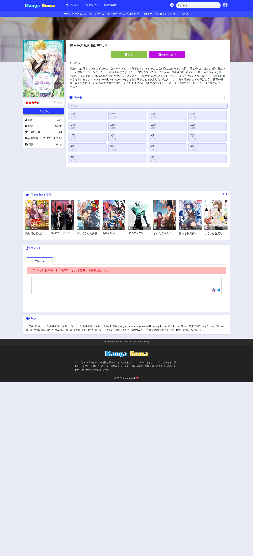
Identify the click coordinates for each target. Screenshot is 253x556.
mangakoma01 (142, 326)
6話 (72, 146)
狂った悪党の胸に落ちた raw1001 (45, 329)
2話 (72, 156)
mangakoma (159, 326)
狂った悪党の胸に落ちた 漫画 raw (160, 329)
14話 (73, 124)
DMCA (127, 341)
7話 (192, 135)
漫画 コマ (198, 329)
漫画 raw (220, 326)
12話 (153, 124)
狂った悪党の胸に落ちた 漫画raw (121, 329)
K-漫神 (30, 326)
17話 (112, 113)
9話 (112, 135)
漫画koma (174, 326)
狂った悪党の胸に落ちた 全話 (92, 326)
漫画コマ (187, 329)
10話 (73, 135)
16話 (153, 113)
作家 (130, 54)
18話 (73, 113)
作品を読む (44, 111)
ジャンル (71, 5)
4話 (152, 146)
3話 (192, 146)
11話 (192, 124)
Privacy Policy (141, 341)
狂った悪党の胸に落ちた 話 (57, 326)
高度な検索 (110, 5)
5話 (112, 146)
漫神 (37, 326)
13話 (112, 124)
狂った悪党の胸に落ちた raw (197, 326)
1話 (152, 156)
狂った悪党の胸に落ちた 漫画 (83, 329)
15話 (193, 113)
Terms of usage (112, 341)
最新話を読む (168, 54)
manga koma (125, 326)
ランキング (90, 5)
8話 (152, 135)
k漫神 (113, 326)
